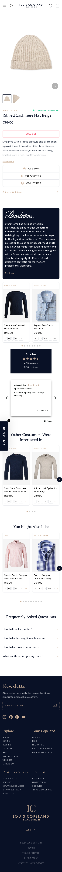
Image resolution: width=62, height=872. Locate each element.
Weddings (7, 760)
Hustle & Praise (36, 863)
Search (31, 848)
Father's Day (8, 764)
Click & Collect (10, 778)
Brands (6, 741)
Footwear (7, 749)
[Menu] (4, 6)
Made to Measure (11, 756)
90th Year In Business (43, 749)
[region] (31, 398)
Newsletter (8, 793)
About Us (36, 737)
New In (6, 737)
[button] (7, 398)
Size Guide (37, 786)
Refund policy (31, 858)
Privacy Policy (39, 782)
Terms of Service (31, 853)
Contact (7, 782)
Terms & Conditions (42, 790)
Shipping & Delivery (12, 790)
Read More (8, 161)
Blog (34, 741)
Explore (9, 273)
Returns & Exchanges (13, 786)
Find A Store (38, 745)
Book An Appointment (42, 752)
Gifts (5, 752)
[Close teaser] (8, 420)
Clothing (7, 745)
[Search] (11, 6)
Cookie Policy (39, 778)
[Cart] (57, 6)
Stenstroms (10, 110)
